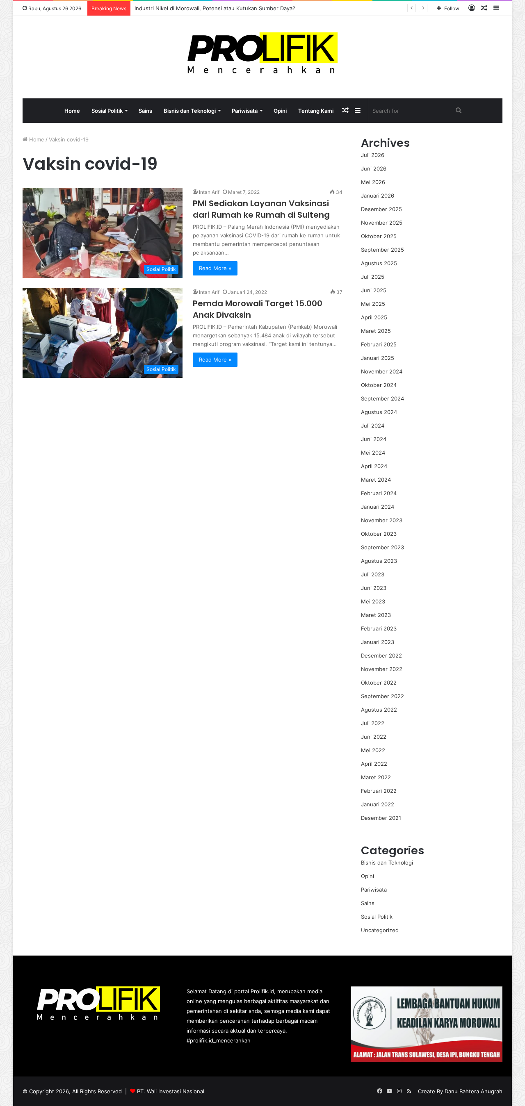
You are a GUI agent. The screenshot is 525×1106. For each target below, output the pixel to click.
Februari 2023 (379, 628)
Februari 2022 (379, 790)
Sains (145, 110)
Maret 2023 (376, 615)
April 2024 (374, 466)
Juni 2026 (373, 168)
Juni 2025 (373, 290)
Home (72, 110)
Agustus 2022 (379, 709)
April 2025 (374, 317)
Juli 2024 (372, 425)
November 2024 (381, 371)
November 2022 (381, 669)
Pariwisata (245, 110)
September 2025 (382, 249)
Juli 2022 (372, 723)
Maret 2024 (376, 479)
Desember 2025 (381, 209)
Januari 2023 (377, 642)
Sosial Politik (107, 110)
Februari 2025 (379, 344)
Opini (280, 110)
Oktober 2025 (379, 236)
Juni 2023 (373, 588)
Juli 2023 (372, 574)
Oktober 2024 (379, 385)
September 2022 (382, 696)
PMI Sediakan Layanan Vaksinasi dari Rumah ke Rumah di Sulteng (261, 209)
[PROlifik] (262, 52)
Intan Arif (209, 192)
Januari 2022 (377, 804)
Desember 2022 (381, 655)
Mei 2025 (373, 303)
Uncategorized (380, 930)
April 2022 (374, 763)
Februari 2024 (379, 493)
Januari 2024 (377, 506)
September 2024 (382, 398)
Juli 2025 (372, 276)
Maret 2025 (376, 331)
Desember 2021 (381, 818)
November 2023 (381, 520)
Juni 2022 (373, 736)
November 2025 (381, 222)
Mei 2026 (373, 182)
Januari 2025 (377, 358)
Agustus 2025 (379, 263)
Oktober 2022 (379, 682)
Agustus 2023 (379, 561)
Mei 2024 (373, 452)
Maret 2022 (376, 777)
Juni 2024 (373, 439)
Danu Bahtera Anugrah (473, 1091)
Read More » (215, 268)
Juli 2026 (372, 155)
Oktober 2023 (379, 533)
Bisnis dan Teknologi (190, 110)
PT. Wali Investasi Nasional (170, 1091)
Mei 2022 (373, 750)
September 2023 (382, 547)
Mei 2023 (373, 601)
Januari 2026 (377, 195)
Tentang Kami (315, 110)
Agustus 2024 (379, 412)
